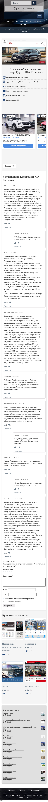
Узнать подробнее (18, 146)
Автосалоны (30, 29)
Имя (5, 590)
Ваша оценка (8, 570)
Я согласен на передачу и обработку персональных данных (18, 600)
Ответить (7, 227)
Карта (22, 790)
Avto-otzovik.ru (26, 8)
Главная (6, 29)
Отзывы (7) (9, 166)
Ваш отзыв (8, 576)
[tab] (9, 166)
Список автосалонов (17, 29)
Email (5, 594)
